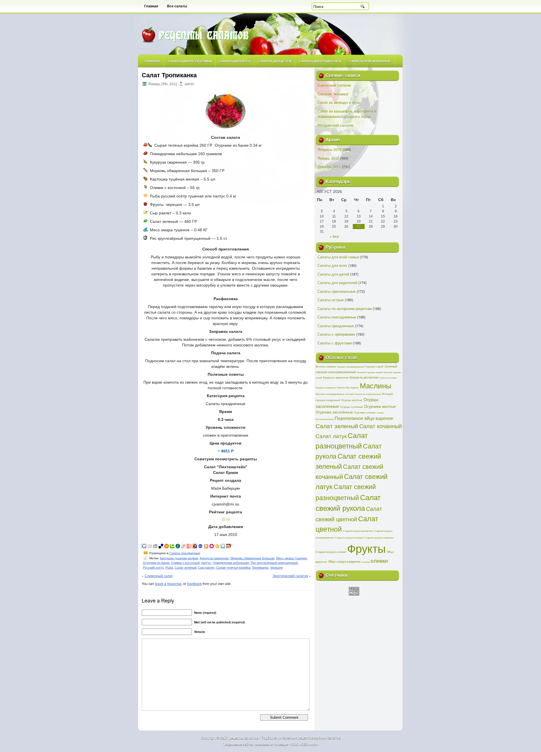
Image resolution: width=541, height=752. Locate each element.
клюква (365, 561)
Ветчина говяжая (326, 366)
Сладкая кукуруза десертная (358, 530)
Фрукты (366, 548)
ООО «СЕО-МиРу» (305, 744)
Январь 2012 (328, 158)
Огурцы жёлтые (351, 400)
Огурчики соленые (365, 412)
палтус (206, 562)
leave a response (168, 583)
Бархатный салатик (334, 85)
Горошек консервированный (350, 366)
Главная (151, 6)
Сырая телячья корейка (233, 567)
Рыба (169, 567)
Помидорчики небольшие (231, 562)
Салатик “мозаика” (333, 93)
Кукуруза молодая (388, 377)
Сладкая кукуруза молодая (349, 537)
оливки (379, 560)
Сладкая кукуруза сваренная (378, 537)
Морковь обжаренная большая (252, 558)
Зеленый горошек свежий (369, 372)
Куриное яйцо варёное (348, 387)
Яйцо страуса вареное (344, 561)
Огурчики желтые (380, 406)
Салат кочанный (380, 426)
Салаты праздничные (184, 553)
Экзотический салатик (290, 575)
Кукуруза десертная (364, 377)
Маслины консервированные (330, 393)
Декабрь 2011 (329, 166)
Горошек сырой (374, 366)
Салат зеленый (185, 567)
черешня (276, 567)
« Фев (334, 237)
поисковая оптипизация (271, 744)
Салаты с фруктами (335, 343)
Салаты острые (331, 299)
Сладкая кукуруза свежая (331, 551)
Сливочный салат (159, 575)
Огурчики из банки (156, 562)
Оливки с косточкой (185, 562)
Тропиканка (260, 567)
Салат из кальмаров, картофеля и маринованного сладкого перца (347, 113)
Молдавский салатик (335, 125)
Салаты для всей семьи (189, 61)
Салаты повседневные (337, 317)
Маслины (375, 385)
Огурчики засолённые (334, 412)
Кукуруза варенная (336, 377)
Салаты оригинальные (370, 61)
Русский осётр (153, 567)
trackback (194, 583)
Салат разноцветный (342, 440)
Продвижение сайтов (238, 744)
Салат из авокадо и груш (339, 102)
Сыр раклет (206, 567)
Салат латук (331, 436)
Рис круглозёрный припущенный (274, 562)
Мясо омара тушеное (291, 558)
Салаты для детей (274, 61)
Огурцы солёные (351, 407)
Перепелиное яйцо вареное (364, 418)
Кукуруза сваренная (214, 558)
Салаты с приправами (336, 334)
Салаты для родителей (320, 61)
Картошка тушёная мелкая (179, 558)
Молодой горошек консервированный (363, 394)
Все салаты (177, 6)
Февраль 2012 (330, 149)
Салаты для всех (234, 61)
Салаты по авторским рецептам (345, 308)
